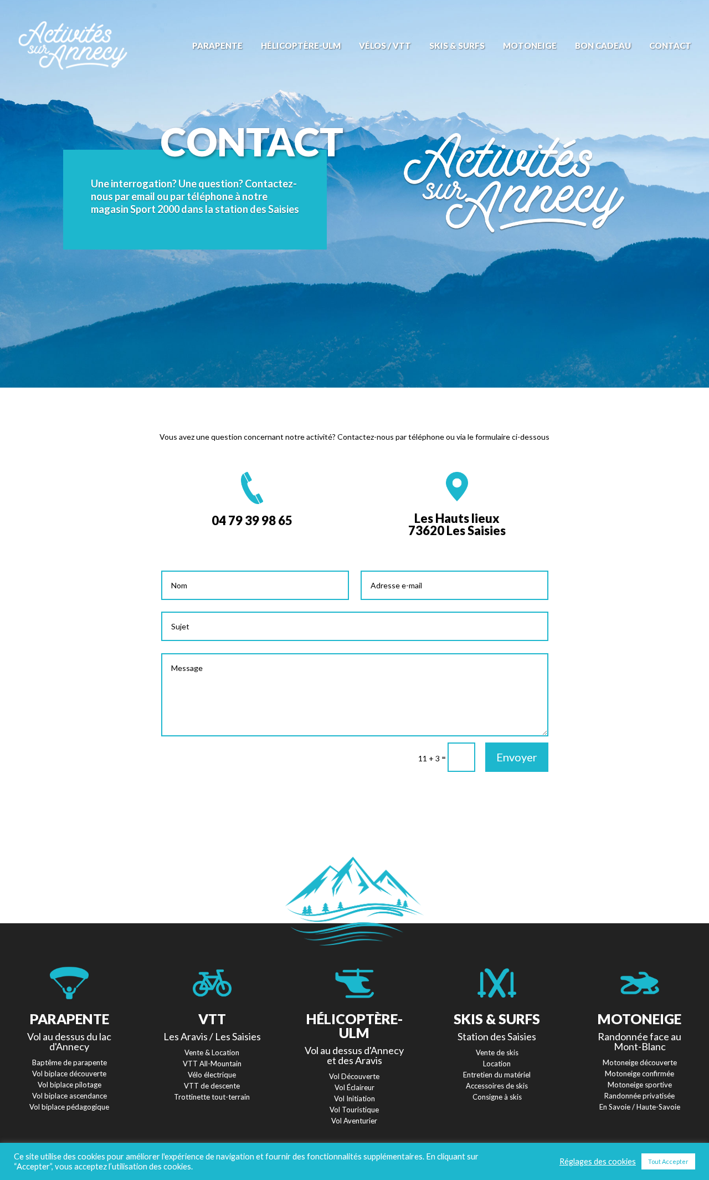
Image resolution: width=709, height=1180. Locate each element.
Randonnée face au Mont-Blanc (639, 1041)
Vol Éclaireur (354, 1087)
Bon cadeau (603, 46)
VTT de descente (212, 1085)
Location (497, 1063)
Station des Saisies (497, 1036)
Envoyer (516, 757)
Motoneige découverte (640, 1062)
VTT (212, 1018)
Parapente (217, 46)
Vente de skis (497, 1052)
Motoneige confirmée (639, 1073)
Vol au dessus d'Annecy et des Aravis (354, 1055)
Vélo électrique (212, 1074)
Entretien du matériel (497, 1074)
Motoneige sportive (640, 1084)
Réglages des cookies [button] (597, 1161)
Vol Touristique (354, 1109)
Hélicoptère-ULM (301, 46)
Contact (670, 46)
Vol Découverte (354, 1076)
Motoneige (530, 46)
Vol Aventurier (354, 1120)
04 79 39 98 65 (252, 520)
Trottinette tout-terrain (212, 1096)
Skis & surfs (457, 46)
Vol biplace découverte (69, 1073)
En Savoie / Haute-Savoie (639, 1106)
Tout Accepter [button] (668, 1161)
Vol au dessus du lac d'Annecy (69, 1041)
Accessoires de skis (497, 1085)
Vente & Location (211, 1052)
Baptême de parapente (69, 1062)
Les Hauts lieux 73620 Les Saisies (457, 524)
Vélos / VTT (385, 46)
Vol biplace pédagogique (69, 1106)
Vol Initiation (354, 1098)
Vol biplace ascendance (69, 1095)
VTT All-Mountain (212, 1063)
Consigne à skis (497, 1096)
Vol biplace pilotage (69, 1084)
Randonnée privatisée (639, 1095)
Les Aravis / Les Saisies (212, 1036)
